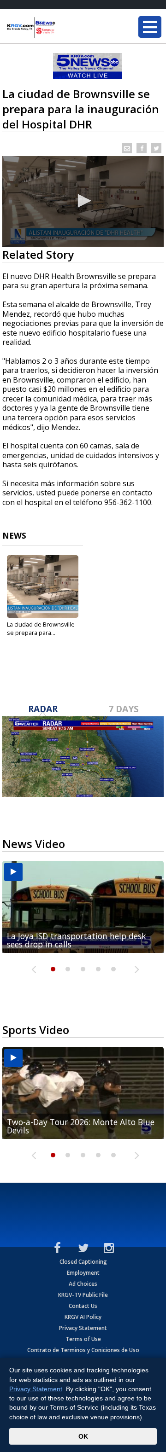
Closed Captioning (83, 1262)
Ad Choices (83, 1284)
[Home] (62, 27)
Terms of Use (83, 1339)
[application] (83, 201)
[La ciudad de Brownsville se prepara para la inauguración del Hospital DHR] (42, 586)
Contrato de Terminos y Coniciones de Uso (83, 1350)
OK (83, 1436)
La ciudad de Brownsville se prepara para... (41, 628)
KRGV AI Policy (83, 1317)
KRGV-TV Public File (83, 1295)
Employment (83, 1273)
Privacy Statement (83, 1328)
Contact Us (83, 1306)
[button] (83, 201)
